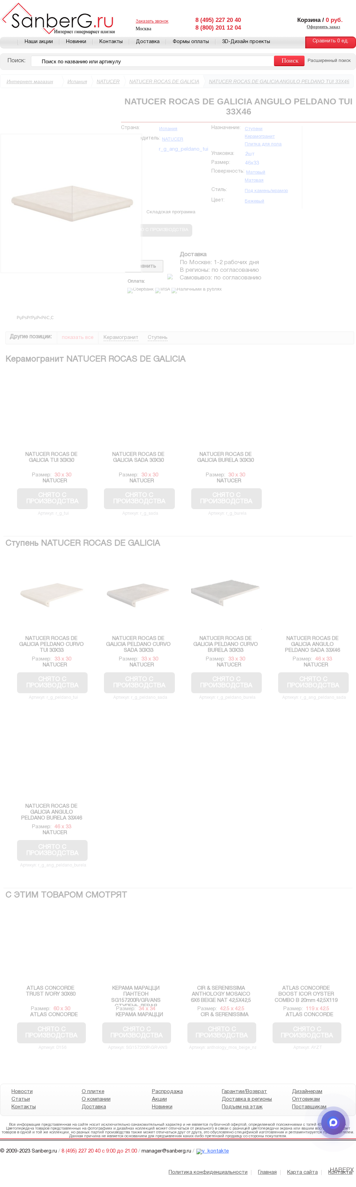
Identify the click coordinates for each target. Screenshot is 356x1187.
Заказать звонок (152, 21)
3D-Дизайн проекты (246, 42)
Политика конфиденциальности (208, 1172)
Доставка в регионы (247, 1099)
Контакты (111, 42)
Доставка (148, 42)
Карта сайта (302, 1172)
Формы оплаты (191, 42)
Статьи (20, 1099)
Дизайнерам (307, 1091)
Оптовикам (306, 1099)
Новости (22, 1091)
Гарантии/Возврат (244, 1091)
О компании (96, 1099)
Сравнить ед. (331, 41)
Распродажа (167, 1091)
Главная (9, 42)
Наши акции (39, 42)
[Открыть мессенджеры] (333, 1122)
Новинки (76, 42)
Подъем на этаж (242, 1107)
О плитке (93, 1091)
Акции (159, 1099)
